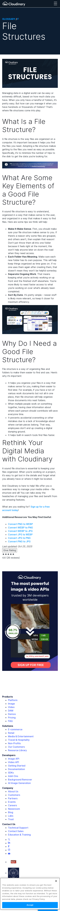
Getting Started (16, 765)
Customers (14, 794)
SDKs (11, 772)
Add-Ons (13, 776)
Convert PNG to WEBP (20, 524)
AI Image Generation (19, 783)
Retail (11, 732)
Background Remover (20, 779)
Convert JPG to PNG (19, 538)
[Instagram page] (9, 850)
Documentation (16, 769)
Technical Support (18, 827)
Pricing (12, 717)
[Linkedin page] (9, 843)
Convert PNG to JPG (19, 541)
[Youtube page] (9, 853)
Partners (12, 798)
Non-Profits (14, 743)
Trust (11, 819)
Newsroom (14, 808)
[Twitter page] (9, 839)
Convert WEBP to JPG (20, 531)
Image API (13, 758)
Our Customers (16, 746)
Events (12, 801)
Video (11, 707)
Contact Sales (15, 831)
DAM (10, 710)
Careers (12, 805)
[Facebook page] (8, 846)
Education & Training (19, 834)
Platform (12, 700)
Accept (30, 905)
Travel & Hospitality (19, 739)
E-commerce (15, 729)
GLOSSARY (8, 19)
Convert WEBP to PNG (20, 527)
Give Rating (9, 550)
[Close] (56, 881)
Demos (12, 714)
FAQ (10, 721)
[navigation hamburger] (55, 3)
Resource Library (17, 750)
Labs (10, 815)
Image (11, 703)
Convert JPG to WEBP (20, 534)
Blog (10, 812)
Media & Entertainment (20, 736)
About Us (13, 791)
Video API (13, 762)
